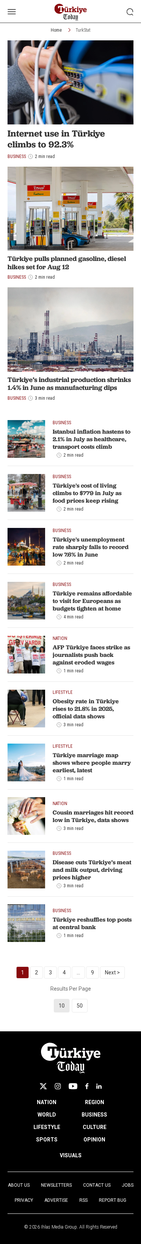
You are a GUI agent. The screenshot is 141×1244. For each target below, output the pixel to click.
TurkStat (83, 30)
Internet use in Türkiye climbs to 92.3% (56, 139)
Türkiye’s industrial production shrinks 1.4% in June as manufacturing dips (69, 383)
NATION (46, 1102)
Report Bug (112, 1200)
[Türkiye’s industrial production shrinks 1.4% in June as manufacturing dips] (70, 329)
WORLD (47, 1115)
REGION (94, 1102)
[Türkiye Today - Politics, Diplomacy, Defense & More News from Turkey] (70, 12)
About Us (19, 1185)
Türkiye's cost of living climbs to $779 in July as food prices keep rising (87, 493)
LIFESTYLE (46, 1127)
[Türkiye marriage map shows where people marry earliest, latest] (26, 762)
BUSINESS (94, 1115)
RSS (83, 1200)
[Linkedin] (99, 1086)
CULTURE (94, 1127)
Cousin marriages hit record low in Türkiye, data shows (93, 816)
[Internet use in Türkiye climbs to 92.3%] (70, 82)
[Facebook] (87, 1086)
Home (56, 30)
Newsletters (56, 1185)
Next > (112, 972)
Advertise (56, 1200)
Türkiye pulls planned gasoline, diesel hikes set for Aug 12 (67, 262)
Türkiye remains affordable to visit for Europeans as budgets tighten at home (92, 600)
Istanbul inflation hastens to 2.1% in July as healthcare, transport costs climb (91, 439)
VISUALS (71, 1155)
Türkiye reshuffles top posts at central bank (92, 923)
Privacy (24, 1200)
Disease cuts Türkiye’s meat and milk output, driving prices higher (92, 869)
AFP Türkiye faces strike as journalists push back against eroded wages (91, 654)
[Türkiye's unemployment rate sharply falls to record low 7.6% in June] (26, 547)
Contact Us (97, 1185)
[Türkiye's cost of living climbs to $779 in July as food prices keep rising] (26, 493)
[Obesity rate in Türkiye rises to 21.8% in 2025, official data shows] (26, 708)
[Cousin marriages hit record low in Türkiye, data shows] (26, 816)
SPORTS (47, 1139)
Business (17, 277)
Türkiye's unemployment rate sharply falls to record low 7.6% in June (91, 546)
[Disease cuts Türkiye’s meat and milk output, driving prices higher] (26, 869)
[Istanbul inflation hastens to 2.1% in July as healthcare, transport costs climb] (26, 439)
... (78, 972)
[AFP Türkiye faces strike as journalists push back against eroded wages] (26, 654)
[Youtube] (72, 1086)
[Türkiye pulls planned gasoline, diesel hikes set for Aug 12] (70, 209)
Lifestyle (63, 692)
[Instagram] (58, 1086)
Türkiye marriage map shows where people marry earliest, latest (92, 762)
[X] (43, 1086)
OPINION (94, 1139)
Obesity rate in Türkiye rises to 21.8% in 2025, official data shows (86, 708)
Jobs (127, 1185)
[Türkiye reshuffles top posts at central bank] (26, 923)
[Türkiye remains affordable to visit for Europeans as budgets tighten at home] (26, 601)
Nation (60, 638)
